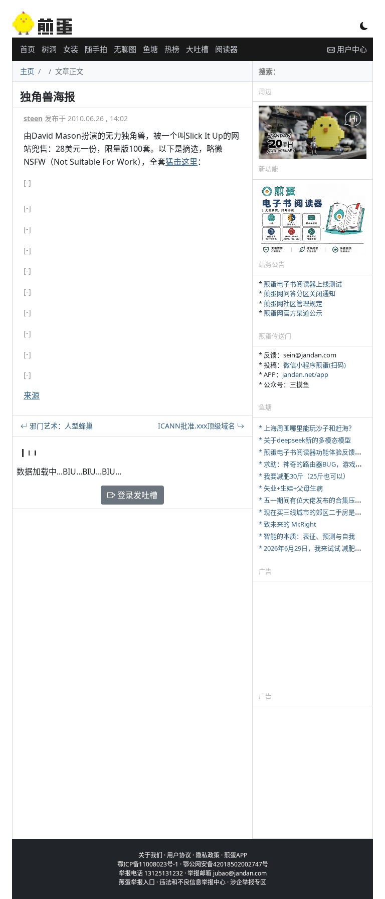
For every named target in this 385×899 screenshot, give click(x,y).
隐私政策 (208, 855)
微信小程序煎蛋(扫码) (314, 364)
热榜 (171, 49)
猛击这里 (181, 161)
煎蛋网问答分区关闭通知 (299, 293)
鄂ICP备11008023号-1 (147, 864)
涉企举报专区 (248, 882)
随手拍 (96, 49)
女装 (70, 49)
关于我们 (150, 855)
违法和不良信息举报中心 (192, 882)
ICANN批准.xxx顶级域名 (197, 425)
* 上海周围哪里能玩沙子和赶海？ (307, 427)
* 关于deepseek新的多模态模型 (305, 439)
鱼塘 (150, 49)
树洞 (49, 49)
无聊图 (125, 49)
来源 (32, 395)
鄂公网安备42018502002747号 (225, 864)
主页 (27, 71)
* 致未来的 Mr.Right (287, 524)
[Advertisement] (312, 636)
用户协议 (179, 855)
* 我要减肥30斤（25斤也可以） (304, 476)
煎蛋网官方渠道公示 (293, 312)
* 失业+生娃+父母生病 (291, 488)
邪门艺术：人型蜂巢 (60, 425)
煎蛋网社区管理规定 (293, 303)
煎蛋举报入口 (137, 882)
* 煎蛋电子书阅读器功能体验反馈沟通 (313, 452)
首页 (27, 49)
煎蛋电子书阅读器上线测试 (303, 283)
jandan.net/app (305, 374)
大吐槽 (197, 49)
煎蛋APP (235, 855)
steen (33, 118)
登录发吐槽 (136, 495)
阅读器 (226, 49)
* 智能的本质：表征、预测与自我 (307, 536)
